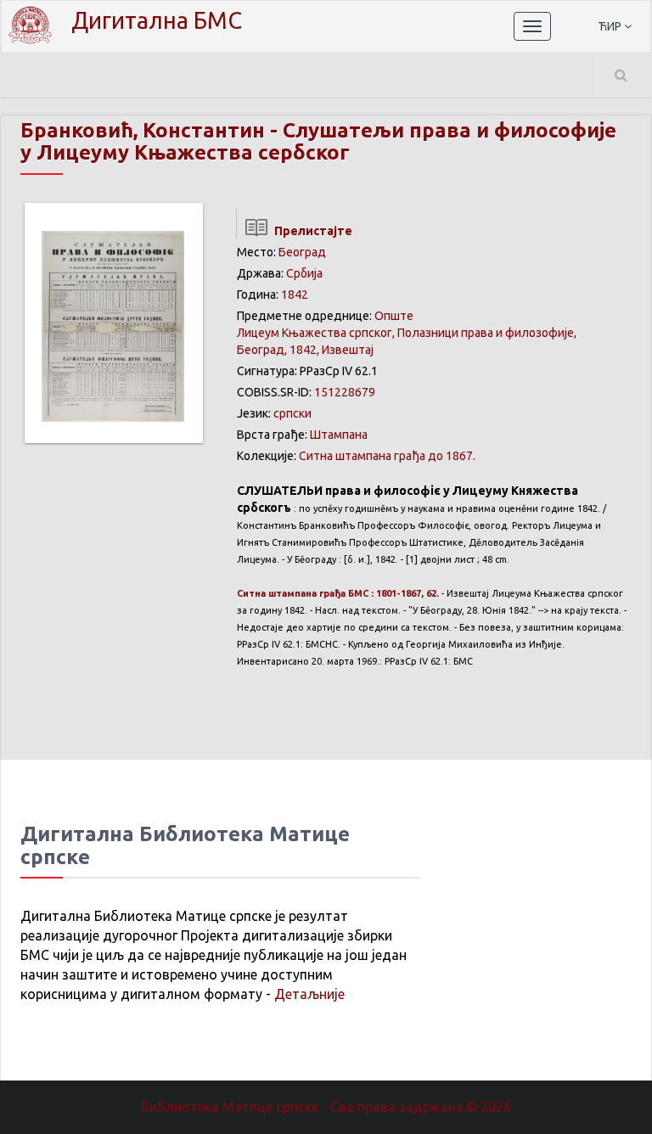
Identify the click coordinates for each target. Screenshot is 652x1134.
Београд (302, 252)
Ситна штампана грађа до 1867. (387, 456)
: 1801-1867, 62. (338, 593)
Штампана (339, 434)
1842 (294, 294)
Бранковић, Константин (142, 130)
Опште (393, 316)
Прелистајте (310, 231)
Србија (304, 273)
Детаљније (309, 994)
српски (292, 413)
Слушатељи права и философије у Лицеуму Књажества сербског (318, 141)
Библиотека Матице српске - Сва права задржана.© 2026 (326, 1106)
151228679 (344, 392)
